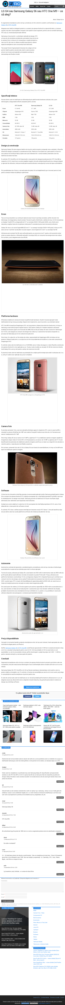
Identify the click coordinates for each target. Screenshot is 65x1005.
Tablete (35, 939)
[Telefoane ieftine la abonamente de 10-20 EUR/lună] (32, 736)
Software (35, 934)
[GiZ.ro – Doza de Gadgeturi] (11, 7)
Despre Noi (42, 6)
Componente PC (37, 915)
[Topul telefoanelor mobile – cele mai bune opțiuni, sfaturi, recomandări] (12, 716)
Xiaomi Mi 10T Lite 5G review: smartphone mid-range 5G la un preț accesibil (52, 727)
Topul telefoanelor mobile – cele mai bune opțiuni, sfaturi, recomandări (12, 707)
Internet (35, 925)
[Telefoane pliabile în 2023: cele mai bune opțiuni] (32, 716)
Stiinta (37, 6)
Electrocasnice (37, 917)
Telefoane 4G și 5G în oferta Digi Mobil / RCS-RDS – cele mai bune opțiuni (52, 707)
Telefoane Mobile (37, 941)
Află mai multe (33, 1003)
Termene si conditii (54, 997)
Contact (48, 6)
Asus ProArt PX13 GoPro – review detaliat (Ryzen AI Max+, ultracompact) (12, 934)
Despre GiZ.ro (36, 997)
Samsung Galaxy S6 (11, 648)
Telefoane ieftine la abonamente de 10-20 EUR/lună (32, 726)
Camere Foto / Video (38, 913)
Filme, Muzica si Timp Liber (40, 922)
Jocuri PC (35, 927)
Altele (34, 910)
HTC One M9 (12, 25)
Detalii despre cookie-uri (44, 1003)
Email (3, 897)
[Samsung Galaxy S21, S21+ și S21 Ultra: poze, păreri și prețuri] (12, 736)
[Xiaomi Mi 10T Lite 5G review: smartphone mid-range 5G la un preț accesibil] (53, 736)
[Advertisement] (32, 299)
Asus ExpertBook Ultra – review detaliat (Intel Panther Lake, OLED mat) (13, 939)
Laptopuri (35, 929)
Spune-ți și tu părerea (32, 687)
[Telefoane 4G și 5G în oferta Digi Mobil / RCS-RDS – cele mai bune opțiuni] (53, 716)
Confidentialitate (45, 997)
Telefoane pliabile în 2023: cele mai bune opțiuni (32, 706)
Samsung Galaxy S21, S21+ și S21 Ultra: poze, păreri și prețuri (11, 726)
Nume (3, 894)
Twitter (37, 696)
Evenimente (36, 920)
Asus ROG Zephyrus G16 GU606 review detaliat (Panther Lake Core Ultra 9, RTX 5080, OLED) (14, 944)
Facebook (28, 696)
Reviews (32, 6)
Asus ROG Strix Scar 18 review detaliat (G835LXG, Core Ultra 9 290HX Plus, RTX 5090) (14, 929)
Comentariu (4, 880)
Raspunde (60, 763)
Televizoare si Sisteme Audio (40, 944)
